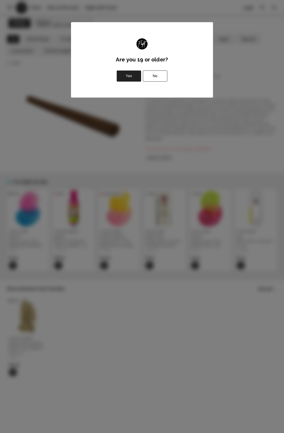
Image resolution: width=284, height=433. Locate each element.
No (155, 76)
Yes (129, 76)
